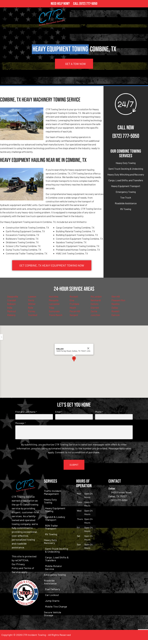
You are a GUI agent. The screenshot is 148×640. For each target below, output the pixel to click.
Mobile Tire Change (56, 606)
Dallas (114, 307)
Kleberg (11, 314)
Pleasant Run (118, 300)
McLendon (96, 296)
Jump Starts (52, 600)
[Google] (143, 635)
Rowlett (115, 311)
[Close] (88, 348)
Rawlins (115, 303)
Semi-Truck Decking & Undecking (56, 550)
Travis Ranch (55, 314)
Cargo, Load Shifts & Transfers (57, 559)
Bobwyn (11, 303)
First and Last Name (26, 412)
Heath (73, 307)
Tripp (51, 307)
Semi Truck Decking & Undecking (125, 168)
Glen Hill (115, 296)
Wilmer (32, 303)
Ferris (31, 300)
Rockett (74, 296)
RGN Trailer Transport (51, 527)
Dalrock (115, 314)
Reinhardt (96, 300)
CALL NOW (126, 127)
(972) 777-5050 (88, 3)
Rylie (30, 307)
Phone (99, 412)
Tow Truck (125, 197)
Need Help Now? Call (65, 3)
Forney (31, 311)
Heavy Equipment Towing (55, 510)
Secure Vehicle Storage (52, 614)
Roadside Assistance (126, 203)
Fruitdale (74, 303)
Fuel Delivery (52, 589)
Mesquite (53, 300)
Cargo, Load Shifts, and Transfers (125, 180)
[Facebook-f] (135, 635)
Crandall (11, 300)
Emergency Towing (126, 191)
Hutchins (53, 296)
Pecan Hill (75, 311)
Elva (72, 300)
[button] (74, 359)
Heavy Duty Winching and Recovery (125, 174)
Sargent (74, 314)
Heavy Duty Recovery (50, 541)
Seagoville (12, 296)
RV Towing (125, 209)
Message (20, 423)
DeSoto (94, 303)
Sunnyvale (54, 311)
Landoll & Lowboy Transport (55, 518)
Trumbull (32, 314)
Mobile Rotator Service (53, 567)
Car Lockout (52, 594)
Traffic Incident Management (52, 492)
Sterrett (95, 307)
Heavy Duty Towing (126, 162)
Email (58, 412)
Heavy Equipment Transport (125, 186)
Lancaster (54, 303)
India (9, 307)
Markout (11, 311)
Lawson (32, 296)
